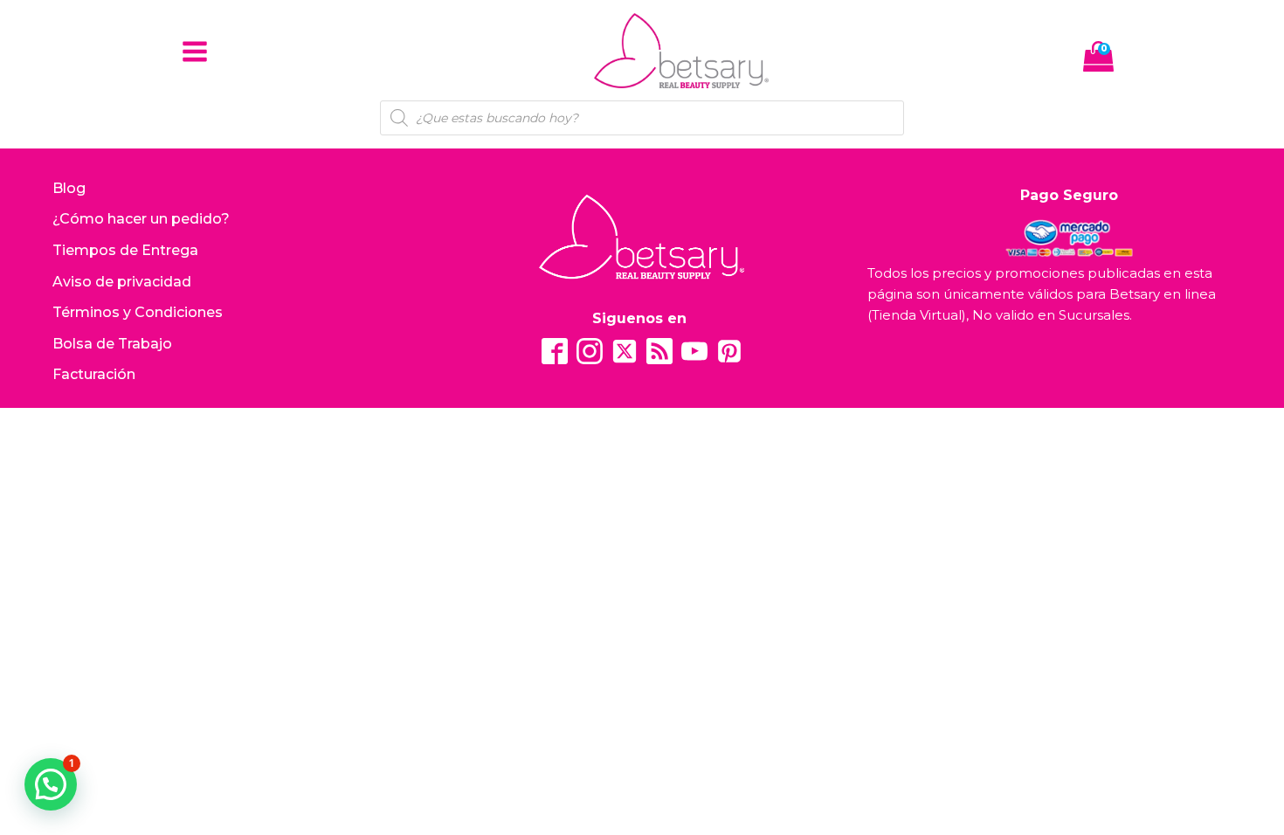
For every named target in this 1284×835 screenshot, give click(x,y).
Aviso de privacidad (121, 281)
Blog (69, 188)
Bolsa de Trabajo (112, 343)
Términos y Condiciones (137, 312)
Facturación (93, 374)
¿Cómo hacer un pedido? (141, 218)
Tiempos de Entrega (125, 250)
